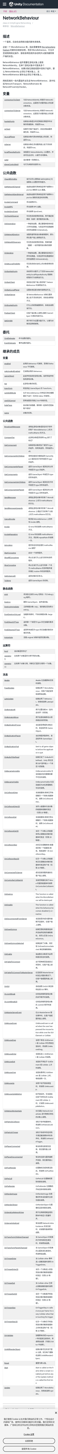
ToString (7, 581)
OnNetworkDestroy (11, 235)
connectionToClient (12, 100)
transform (8, 388)
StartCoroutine (10, 553)
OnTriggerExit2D (10, 1294)
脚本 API (13, 11)
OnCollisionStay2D (11, 859)
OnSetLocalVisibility (12, 264)
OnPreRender (9, 1186)
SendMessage (10, 498)
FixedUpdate (9, 688)
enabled (7, 364)
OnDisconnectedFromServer (15, 919)
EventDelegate (10, 343)
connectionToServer (12, 111)
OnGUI (6, 986)
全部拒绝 (29, 1441)
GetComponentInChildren (14, 456)
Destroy (7, 602)
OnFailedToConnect (12, 962)
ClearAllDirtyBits (10, 179)
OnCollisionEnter (11, 793)
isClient (7, 129)
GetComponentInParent (13, 467)
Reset (6, 1363)
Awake (7, 680)
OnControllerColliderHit (13, 880)
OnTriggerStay (9, 1308)
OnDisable (8, 905)
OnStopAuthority (10, 305)
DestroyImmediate (11, 607)
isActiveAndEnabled (12, 371)
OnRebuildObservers (12, 242)
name (6, 413)
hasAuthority (9, 121)
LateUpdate (8, 699)
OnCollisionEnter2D (12, 807)
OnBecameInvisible (12, 771)
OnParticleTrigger (11, 1132)
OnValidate (8, 1336)
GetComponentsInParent (14, 490)
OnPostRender (10, 1168)
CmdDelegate (9, 338)
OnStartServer (9, 295)
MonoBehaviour (18, 26)
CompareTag (9, 438)
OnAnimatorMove (11, 717)
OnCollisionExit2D (11, 831)
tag (5, 384)
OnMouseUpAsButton (13, 1094)
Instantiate (8, 637)
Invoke (7, 527)
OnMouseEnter (10, 1054)
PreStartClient (9, 313)
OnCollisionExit (10, 817)
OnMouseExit (9, 1062)
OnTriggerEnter (10, 1259)
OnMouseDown (10, 1023)
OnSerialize (8, 253)
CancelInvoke (9, 519)
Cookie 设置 (29, 1434)
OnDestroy (8, 894)
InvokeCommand (11, 202)
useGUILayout (9, 401)
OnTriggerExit (9, 1283)
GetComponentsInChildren (14, 482)
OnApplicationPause (12, 736)
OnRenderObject (10, 1205)
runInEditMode (10, 393)
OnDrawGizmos (10, 929)
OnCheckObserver (11, 216)
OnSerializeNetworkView (14, 1212)
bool (6, 651)
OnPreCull (8, 1179)
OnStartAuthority (10, 272)
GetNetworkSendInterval (14, 194)
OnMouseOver (10, 1073)
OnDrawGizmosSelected (14, 943)
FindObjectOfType (11, 622)
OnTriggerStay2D (11, 1322)
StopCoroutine (10, 565)
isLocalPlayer (9, 137)
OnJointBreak (9, 994)
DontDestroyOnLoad (12, 614)
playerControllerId (11, 165)
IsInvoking (8, 545)
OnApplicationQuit (11, 747)
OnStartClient (9, 282)
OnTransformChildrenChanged (16, 1237)
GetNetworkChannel (12, 187)
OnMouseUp (9, 1083)
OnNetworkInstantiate (13, 1111)
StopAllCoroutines (11, 558)
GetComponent (10, 445)
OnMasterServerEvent (13, 1013)
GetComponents (11, 475)
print (6, 594)
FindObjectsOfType (12, 630)
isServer (7, 144)
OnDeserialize (9, 224)
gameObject (9, 376)
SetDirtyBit (8, 321)
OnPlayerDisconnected (13, 1157)
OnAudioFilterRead (11, 757)
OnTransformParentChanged (15, 1248)
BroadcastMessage (12, 427)
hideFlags (8, 405)
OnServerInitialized (11, 1223)
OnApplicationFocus (12, 725)
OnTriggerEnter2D (11, 1269)
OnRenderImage (10, 1194)
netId (6, 160)
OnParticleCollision (12, 1122)
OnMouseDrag (10, 1040)
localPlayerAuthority (12, 152)
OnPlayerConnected (12, 1146)
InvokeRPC (8, 207)
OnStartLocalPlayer (11, 290)
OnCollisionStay (10, 845)
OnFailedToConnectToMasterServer (18, 973)
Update (7, 1388)
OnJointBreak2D (10, 1002)
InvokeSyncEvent (11, 212)
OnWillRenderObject (12, 1349)
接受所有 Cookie (29, 1449)
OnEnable (8, 954)
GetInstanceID (10, 576)
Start (6, 1368)
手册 (5, 11)
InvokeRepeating (11, 534)
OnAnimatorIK (9, 710)
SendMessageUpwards (13, 508)
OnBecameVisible (11, 782)
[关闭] (56, 1413)
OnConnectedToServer (13, 873)
